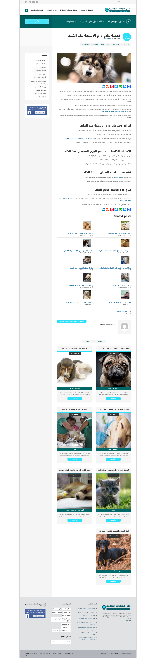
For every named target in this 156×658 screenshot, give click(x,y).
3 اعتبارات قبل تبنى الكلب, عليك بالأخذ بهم (77, 250)
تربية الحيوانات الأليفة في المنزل (38, 82)
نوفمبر (102, 44)
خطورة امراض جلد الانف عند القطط (87, 630)
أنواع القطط (42, 61)
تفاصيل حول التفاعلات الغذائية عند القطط (87, 633)
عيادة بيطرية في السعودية (31, 653)
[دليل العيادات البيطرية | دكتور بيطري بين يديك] (118, 9)
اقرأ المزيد (113, 398)
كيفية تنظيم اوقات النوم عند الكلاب (80, 233)
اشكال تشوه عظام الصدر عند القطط (86, 613)
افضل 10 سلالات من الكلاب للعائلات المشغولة (115, 250)
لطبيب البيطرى (118, 177)
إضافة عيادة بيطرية (57, 653)
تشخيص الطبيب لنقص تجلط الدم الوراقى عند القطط (85, 623)
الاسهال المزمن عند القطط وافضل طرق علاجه (86, 609)
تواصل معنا (128, 620)
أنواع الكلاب (42, 64)
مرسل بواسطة (112, 38)
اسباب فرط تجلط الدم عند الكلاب (81, 285)
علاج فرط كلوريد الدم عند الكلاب (119, 302)
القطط (44, 67)
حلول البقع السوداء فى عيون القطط (86, 627)
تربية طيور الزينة (41, 93)
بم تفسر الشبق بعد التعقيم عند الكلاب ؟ (78, 302)
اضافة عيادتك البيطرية (68, 10)
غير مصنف (43, 97)
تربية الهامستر (41, 90)
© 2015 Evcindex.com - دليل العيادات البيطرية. (120, 653)
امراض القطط (41, 70)
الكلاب (118, 311)
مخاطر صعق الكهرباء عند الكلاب (81, 268)
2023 (108, 44)
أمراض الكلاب (124, 311)
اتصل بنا (27, 655)
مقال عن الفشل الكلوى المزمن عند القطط (87, 619)
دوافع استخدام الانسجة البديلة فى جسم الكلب (114, 111)
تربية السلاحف (42, 87)
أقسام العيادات (37, 10)
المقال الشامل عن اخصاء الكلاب (119, 233)
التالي (87, 341)
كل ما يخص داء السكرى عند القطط (87, 637)
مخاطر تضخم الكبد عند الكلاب (120, 285)
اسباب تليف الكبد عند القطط (88, 616)
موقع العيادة (51, 10)
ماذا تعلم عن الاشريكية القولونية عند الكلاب (115, 268)
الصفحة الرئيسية (87, 10)
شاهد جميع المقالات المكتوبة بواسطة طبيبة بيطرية (72, 321)
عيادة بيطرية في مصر (45, 653)
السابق (100, 341)
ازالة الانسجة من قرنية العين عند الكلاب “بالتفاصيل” (78, 138)
